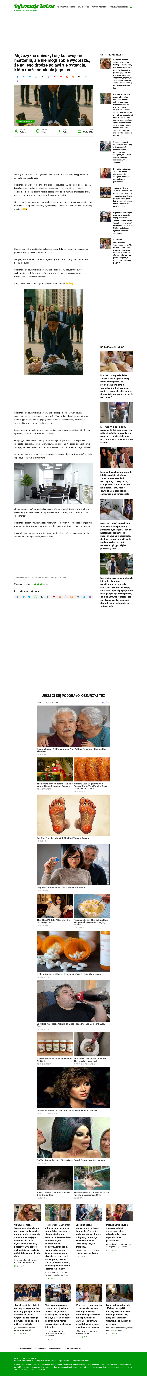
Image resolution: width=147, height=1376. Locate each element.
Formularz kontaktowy (79, 1361)
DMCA (53, 1361)
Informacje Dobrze (34, 5)
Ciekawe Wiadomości (65, 7)
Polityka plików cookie (41, 1361)
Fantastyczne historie (24, 577)
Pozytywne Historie (119, 7)
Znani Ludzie (83, 7)
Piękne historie (42, 577)
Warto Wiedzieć (99, 7)
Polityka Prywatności (22, 1361)
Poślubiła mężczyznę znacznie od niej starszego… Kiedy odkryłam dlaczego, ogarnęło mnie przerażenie (122, 175)
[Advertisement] (73, 35)
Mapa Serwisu (63, 1361)
